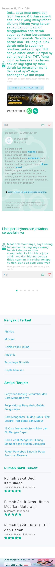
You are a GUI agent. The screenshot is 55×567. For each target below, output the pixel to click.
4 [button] (29, 290)
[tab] (27, 166)
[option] (27, 260)
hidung (32, 151)
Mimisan (10, 339)
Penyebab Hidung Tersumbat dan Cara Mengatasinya (26, 395)
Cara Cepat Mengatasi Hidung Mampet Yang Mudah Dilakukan (25, 441)
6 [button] (37, 290)
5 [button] (33, 290)
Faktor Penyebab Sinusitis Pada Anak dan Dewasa (25, 453)
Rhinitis (9, 331)
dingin (44, 164)
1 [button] (16, 290)
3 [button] (25, 290)
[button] (27, 125)
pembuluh (33, 158)
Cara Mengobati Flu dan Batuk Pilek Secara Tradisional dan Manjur (27, 418)
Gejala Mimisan (14, 370)
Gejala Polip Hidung (17, 347)
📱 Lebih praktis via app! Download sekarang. (26, 192)
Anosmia (10, 354)
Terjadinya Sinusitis (17, 362)
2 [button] (21, 290)
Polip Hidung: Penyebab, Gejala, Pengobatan (25, 407)
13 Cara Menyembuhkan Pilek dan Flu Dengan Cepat (26, 430)
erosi (19, 167)
